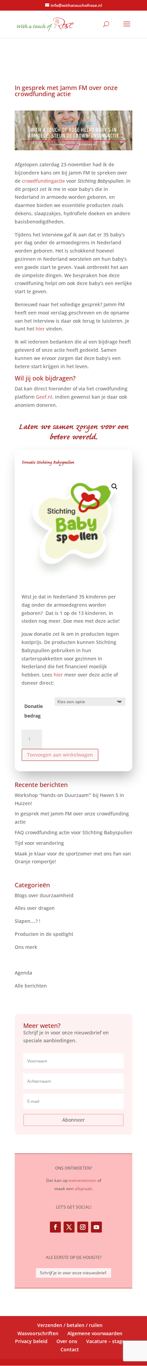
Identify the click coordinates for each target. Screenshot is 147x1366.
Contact (70, 1349)
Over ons (66, 1341)
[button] (114, 486)
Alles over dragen (35, 908)
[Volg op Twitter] (69, 1227)
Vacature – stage (105, 1341)
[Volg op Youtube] (96, 1227)
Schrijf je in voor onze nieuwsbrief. (73, 1273)
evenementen (82, 1180)
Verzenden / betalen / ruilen (70, 1325)
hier (58, 674)
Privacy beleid (31, 1341)
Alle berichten (31, 985)
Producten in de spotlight (44, 934)
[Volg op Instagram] (82, 1227)
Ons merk (26, 947)
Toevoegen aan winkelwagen (60, 754)
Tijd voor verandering (39, 843)
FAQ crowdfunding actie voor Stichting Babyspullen (73, 832)
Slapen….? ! (27, 921)
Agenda (23, 972)
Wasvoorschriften (37, 1333)
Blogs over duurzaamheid (44, 895)
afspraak (83, 1188)
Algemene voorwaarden (94, 1333)
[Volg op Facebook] (55, 1227)
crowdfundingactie (43, 181)
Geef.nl (44, 397)
